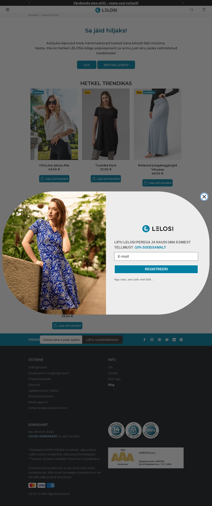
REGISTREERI (156, 269)
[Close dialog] (204, 196)
